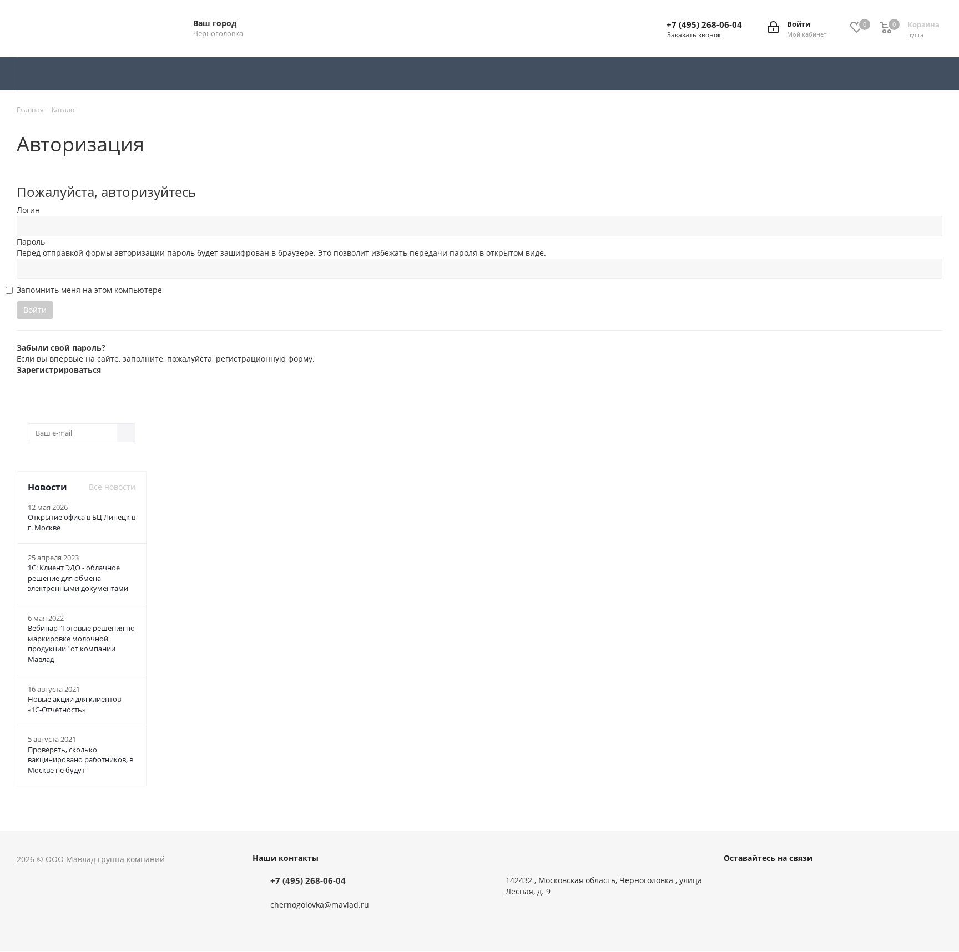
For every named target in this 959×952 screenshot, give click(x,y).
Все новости (112, 487)
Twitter (762, 883)
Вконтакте (735, 883)
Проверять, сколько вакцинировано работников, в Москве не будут (80, 760)
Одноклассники (790, 883)
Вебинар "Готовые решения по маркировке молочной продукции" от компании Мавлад (81, 643)
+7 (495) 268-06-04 (704, 24)
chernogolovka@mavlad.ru (319, 904)
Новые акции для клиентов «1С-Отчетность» (74, 704)
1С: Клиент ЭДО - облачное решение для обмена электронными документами (78, 578)
